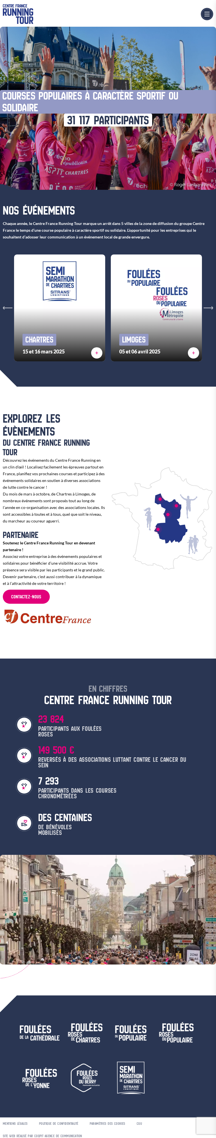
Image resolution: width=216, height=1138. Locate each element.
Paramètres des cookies (107, 1123)
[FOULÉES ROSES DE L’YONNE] (176, 506)
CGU (139, 1123)
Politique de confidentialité (58, 1123)
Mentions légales (15, 1123)
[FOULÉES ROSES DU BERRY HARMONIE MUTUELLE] (168, 514)
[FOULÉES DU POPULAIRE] (158, 529)
